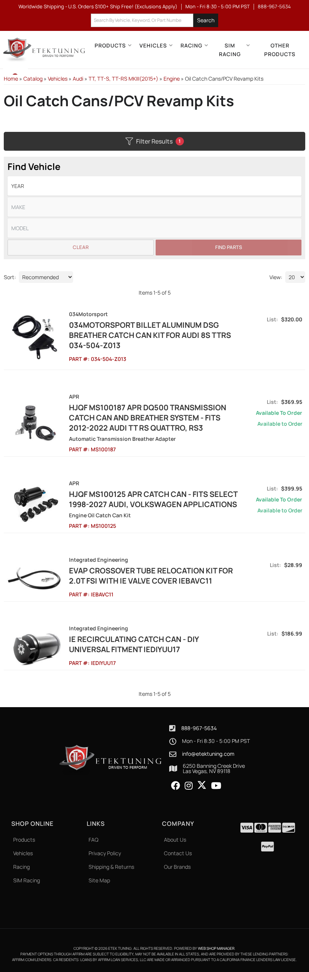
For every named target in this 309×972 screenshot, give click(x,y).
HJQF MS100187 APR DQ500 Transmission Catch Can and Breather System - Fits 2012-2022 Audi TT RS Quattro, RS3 (147, 417)
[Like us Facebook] (175, 786)
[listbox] (154, 186)
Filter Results (158, 141)
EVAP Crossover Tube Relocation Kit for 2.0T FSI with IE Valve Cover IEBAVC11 (151, 575)
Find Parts (228, 247)
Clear (81, 247)
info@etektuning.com (208, 754)
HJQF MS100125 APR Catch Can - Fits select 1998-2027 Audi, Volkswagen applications (153, 499)
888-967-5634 (199, 728)
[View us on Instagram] (189, 786)
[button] (154, 21)
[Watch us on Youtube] (216, 786)
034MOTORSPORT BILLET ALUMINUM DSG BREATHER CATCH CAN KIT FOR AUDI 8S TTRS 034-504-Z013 (150, 335)
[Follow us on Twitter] (202, 785)
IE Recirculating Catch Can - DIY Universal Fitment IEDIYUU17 (134, 644)
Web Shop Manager (216, 948)
